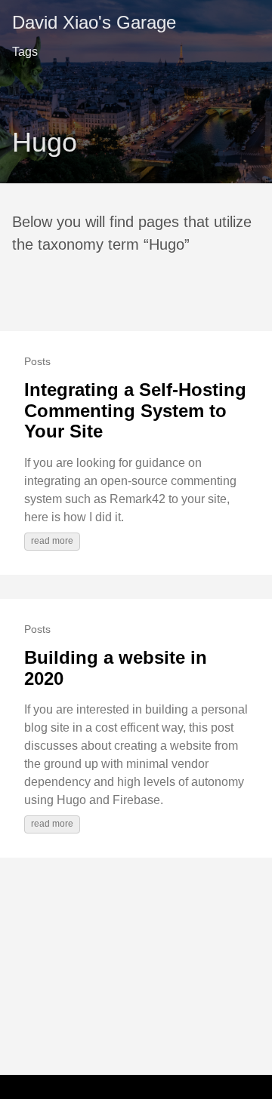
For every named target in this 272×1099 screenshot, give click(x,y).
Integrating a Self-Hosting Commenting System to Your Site (135, 410)
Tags (25, 51)
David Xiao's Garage (94, 22)
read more (52, 541)
